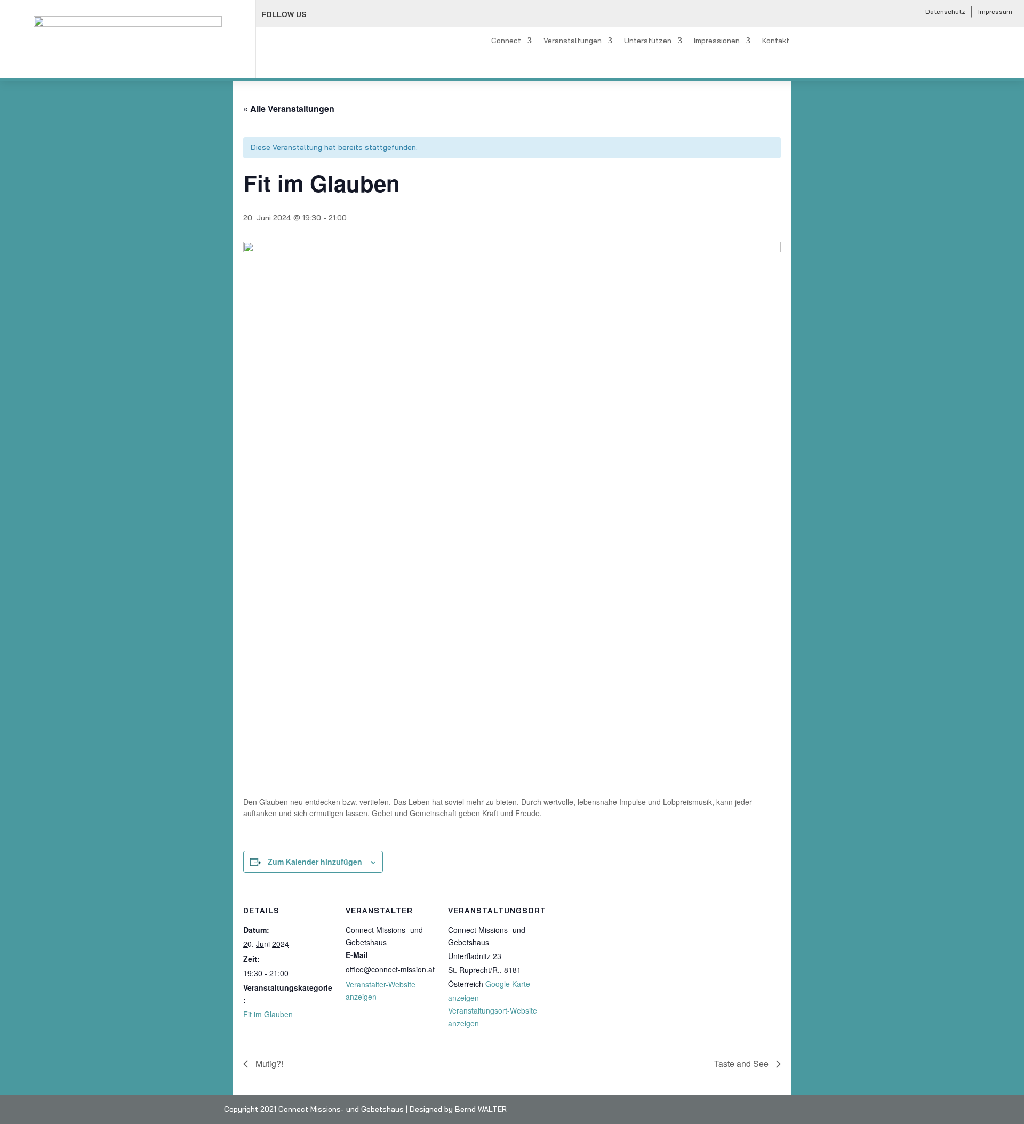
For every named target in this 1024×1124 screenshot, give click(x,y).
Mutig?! (268, 1063)
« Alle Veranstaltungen (288, 108)
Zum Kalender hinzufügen (315, 861)
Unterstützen (647, 41)
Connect (506, 41)
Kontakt (775, 41)
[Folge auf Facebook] (321, 15)
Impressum (995, 11)
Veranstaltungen (572, 41)
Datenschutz (945, 11)
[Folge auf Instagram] (345, 15)
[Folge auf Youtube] (368, 15)
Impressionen (717, 41)
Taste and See (742, 1063)
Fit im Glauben (268, 1014)
